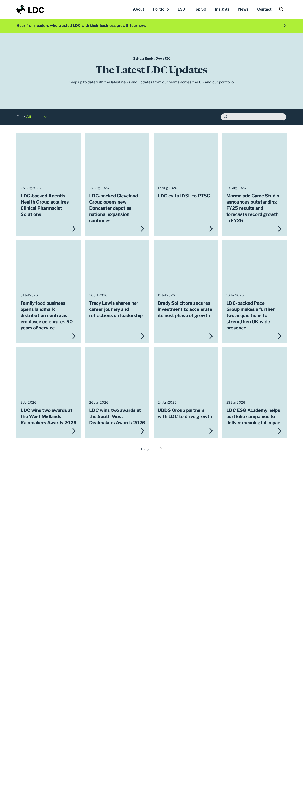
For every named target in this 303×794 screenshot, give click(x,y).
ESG (181, 9)
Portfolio (161, 9)
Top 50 (200, 9)
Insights (222, 9)
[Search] (225, 117)
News (243, 9)
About (138, 9)
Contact (264, 9)
